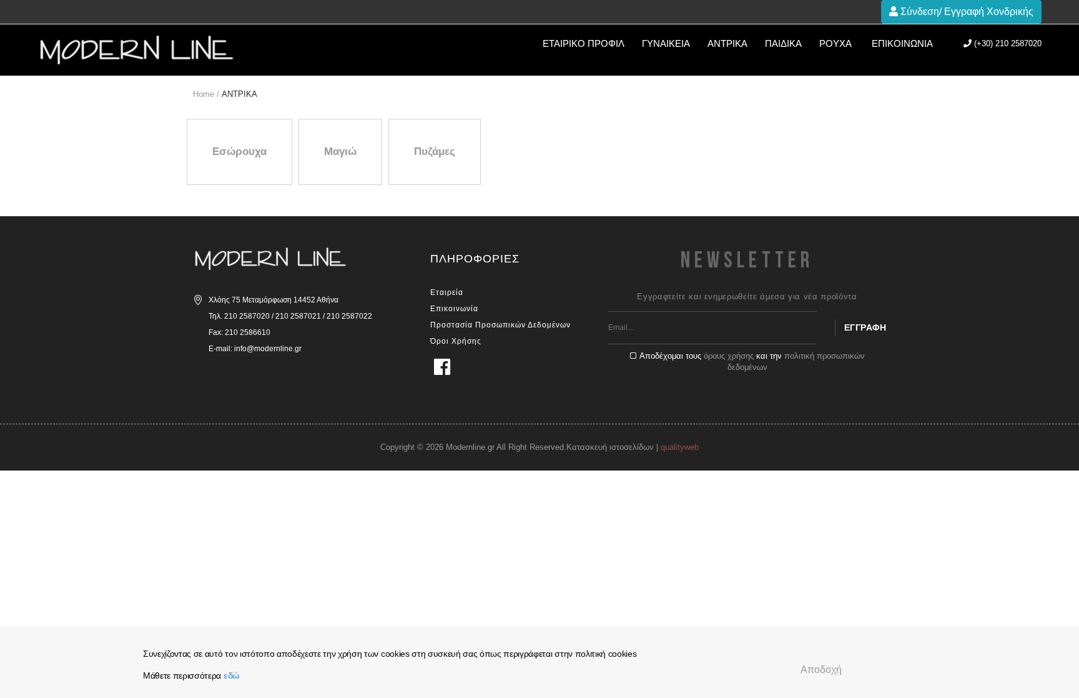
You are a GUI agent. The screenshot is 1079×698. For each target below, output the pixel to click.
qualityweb (680, 447)
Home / (206, 94)
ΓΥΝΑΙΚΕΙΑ (666, 43)
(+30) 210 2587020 (1007, 43)
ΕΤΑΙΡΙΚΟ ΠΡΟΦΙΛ (583, 43)
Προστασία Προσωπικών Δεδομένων (500, 325)
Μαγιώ (340, 151)
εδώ (232, 676)
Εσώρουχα (239, 151)
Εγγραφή (865, 327)
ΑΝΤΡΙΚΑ (727, 43)
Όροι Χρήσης (455, 341)
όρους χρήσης (729, 356)
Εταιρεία (446, 292)
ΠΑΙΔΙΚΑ (783, 43)
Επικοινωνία (902, 43)
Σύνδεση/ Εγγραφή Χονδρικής (965, 11)
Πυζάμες (434, 151)
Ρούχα (835, 43)
